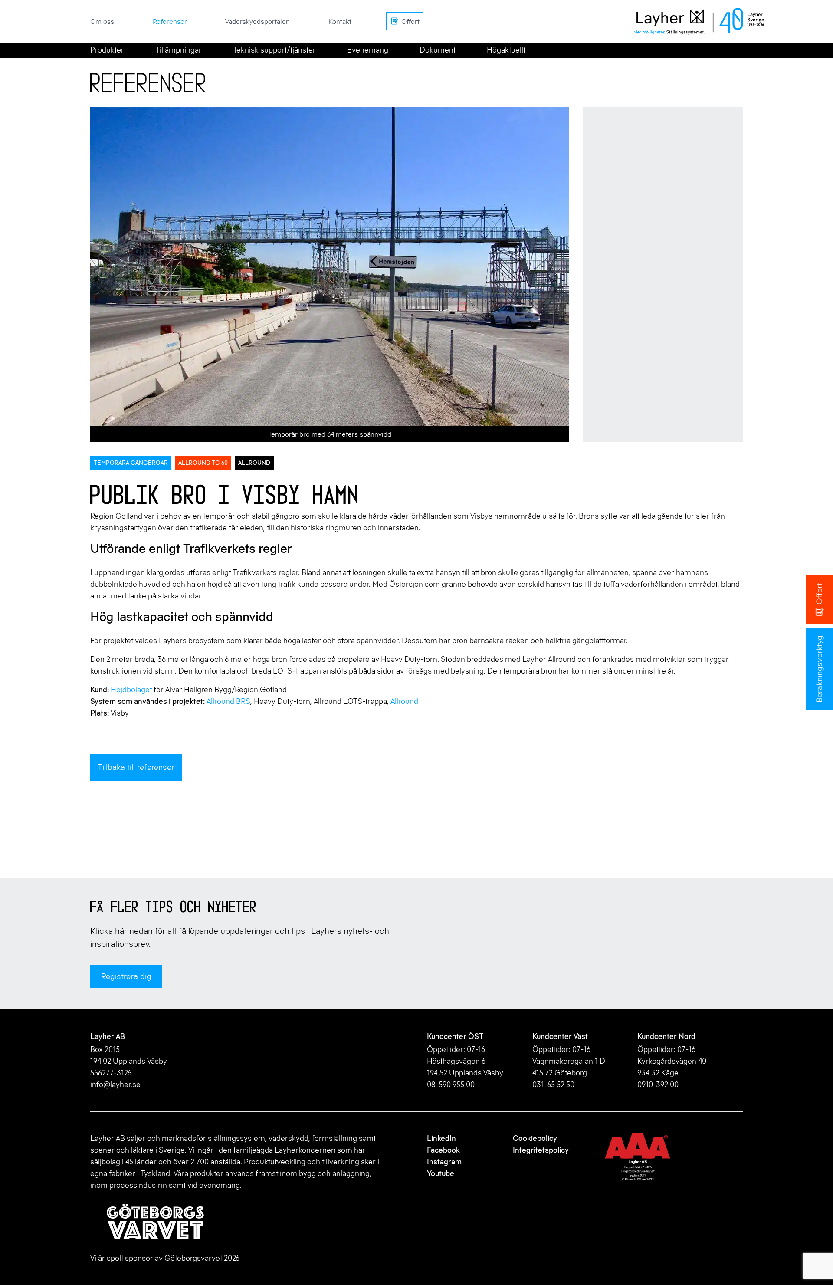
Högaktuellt (506, 50)
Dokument (438, 50)
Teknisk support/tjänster (274, 50)
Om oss (102, 21)
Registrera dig (126, 976)
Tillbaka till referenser (136, 767)
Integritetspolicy (541, 1150)
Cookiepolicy (535, 1138)
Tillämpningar (178, 50)
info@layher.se (115, 1084)
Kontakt (339, 21)
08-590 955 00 (451, 1084)
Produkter (107, 50)
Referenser (170, 21)
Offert (819, 594)
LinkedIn (441, 1138)
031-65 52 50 (553, 1084)
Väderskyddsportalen (257, 21)
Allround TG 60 (203, 463)
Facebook (443, 1150)
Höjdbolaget (131, 689)
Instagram (444, 1162)
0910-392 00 (658, 1084)
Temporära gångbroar (131, 463)
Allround (254, 463)
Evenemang (367, 50)
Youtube (440, 1173)
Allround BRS (228, 701)
